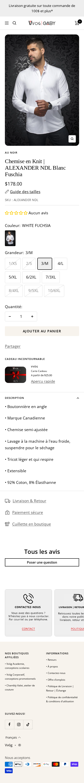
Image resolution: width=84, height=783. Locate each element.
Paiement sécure (27, 512)
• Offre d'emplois (55, 679)
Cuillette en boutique (31, 524)
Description (14, 398)
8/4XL (14, 290)
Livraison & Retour (29, 500)
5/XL (13, 277)
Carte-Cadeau (39, 371)
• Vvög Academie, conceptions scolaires (17, 666)
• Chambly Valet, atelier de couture (20, 687)
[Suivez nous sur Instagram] (18, 724)
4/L (60, 263)
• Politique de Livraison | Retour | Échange (60, 688)
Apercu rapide (43, 381)
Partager (13, 346)
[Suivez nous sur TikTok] (27, 724)
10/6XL (54, 290)
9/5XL (33, 290)
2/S (29, 263)
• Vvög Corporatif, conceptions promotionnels (20, 677)
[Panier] (77, 23)
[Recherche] (14, 23)
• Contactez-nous (55, 673)
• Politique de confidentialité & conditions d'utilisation (62, 699)
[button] (17, 213)
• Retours (51, 659)
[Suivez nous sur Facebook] (9, 724)
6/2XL (31, 277)
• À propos (52, 666)
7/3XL (51, 277)
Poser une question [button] (42, 562)
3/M (44, 263)
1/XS (13, 263)
